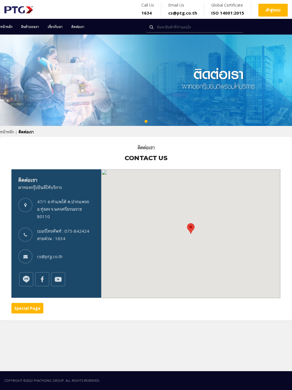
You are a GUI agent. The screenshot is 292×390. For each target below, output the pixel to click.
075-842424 (76, 231)
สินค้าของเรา (30, 27)
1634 (146, 13)
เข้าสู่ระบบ (273, 10)
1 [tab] (146, 121)
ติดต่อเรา (77, 27)
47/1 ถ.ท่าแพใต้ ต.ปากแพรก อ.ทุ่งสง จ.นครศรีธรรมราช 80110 (63, 209)
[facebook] (26, 278)
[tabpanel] (146, 80)
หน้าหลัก (6, 27)
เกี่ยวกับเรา (55, 27)
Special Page (27, 308)
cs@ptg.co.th (182, 13)
